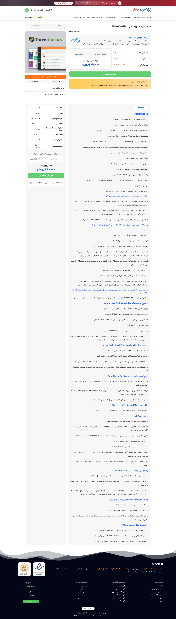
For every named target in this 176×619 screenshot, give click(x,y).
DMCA (75, 616)
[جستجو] (35, 10)
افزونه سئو (122, 601)
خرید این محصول (110, 74)
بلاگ (162, 586)
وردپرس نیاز (62, 26)
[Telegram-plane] (85, 608)
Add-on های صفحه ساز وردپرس (52, 183)
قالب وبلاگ (84, 586)
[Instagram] (88, 608)
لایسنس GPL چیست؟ (157, 595)
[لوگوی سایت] (141, 10)
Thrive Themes (39, 183)
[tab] (141, 107)
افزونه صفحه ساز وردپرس (44, 26)
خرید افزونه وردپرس (54, 26)
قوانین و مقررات (90, 616)
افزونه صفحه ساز (120, 589)
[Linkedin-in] (91, 608)
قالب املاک (84, 601)
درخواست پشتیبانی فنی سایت (64, 3)
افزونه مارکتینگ (121, 595)
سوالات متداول (99, 616)
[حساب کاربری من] (31, 10)
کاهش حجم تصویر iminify (155, 589)
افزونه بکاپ (122, 598)
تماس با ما (160, 598)
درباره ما (161, 601)
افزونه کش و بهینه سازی (118, 592)
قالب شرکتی (84, 589)
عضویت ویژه (159, 592)
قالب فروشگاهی (82, 592)
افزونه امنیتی (121, 586)
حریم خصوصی (82, 616)
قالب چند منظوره (82, 598)
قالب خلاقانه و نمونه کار (81, 595)
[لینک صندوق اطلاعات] (110, 84)
